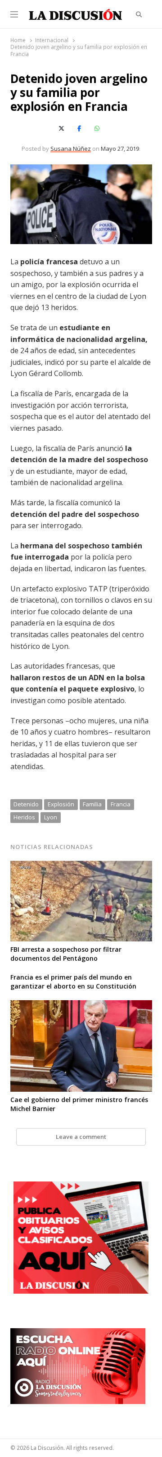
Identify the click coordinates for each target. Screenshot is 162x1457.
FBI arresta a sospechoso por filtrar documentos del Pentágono (66, 954)
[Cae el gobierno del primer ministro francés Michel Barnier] (81, 1006)
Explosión (61, 804)
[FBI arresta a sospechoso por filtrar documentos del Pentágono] (81, 866)
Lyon (50, 817)
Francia (120, 804)
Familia (92, 804)
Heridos (24, 817)
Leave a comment (81, 1137)
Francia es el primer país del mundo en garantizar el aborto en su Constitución (73, 981)
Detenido (26, 804)
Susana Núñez (70, 148)
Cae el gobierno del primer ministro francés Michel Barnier (79, 1104)
